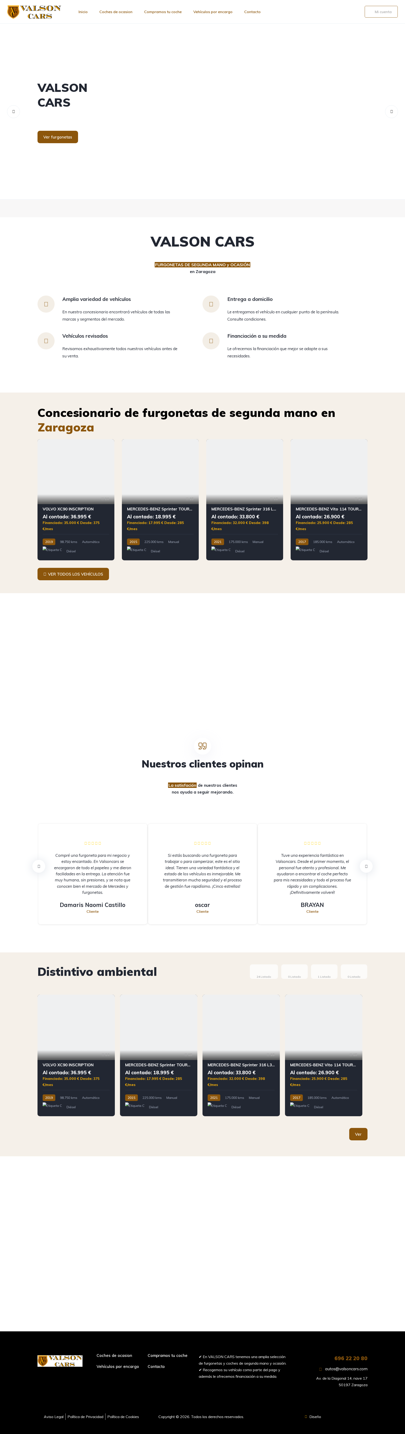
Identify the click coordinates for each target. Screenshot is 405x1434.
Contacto (252, 11)
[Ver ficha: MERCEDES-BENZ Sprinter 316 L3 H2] (244, 499)
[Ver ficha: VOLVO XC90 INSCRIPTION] (76, 499)
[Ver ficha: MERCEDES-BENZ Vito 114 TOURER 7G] (329, 499)
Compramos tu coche (163, 11)
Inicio (83, 11)
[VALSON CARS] (34, 11)
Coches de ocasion (115, 11)
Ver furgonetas (57, 137)
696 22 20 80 (351, 1358)
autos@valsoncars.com (346, 1368)
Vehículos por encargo (212, 11)
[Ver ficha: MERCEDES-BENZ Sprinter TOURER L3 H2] (160, 499)
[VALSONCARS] (202, 111)
